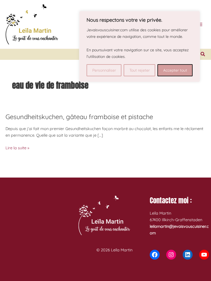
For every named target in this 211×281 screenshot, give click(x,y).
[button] (203, 54)
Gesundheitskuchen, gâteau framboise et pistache (79, 117)
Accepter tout (175, 70)
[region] (139, 46)
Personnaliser (104, 70)
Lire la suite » (17, 148)
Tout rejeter (139, 70)
